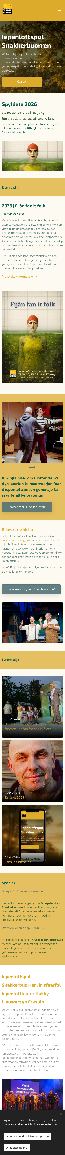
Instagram (24, 540)
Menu (59, 10)
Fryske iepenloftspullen (47, 939)
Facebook (8, 540)
